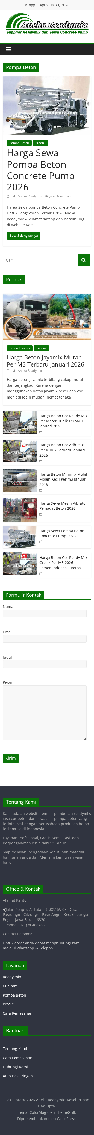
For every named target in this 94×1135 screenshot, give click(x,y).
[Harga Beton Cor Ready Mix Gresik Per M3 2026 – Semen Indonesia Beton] (20, 555)
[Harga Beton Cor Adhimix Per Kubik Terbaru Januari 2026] (20, 442)
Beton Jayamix (19, 348)
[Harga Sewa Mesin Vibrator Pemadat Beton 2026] (20, 500)
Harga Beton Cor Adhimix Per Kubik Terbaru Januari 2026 (62, 450)
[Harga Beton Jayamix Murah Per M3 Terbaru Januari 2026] (47, 296)
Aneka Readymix (30, 196)
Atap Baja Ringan (18, 1075)
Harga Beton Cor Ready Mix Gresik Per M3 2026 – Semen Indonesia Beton (63, 562)
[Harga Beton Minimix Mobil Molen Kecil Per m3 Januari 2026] (20, 471)
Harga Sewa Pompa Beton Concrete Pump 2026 (41, 169)
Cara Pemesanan (17, 1013)
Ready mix (12, 976)
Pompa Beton (19, 143)
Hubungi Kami (15, 1066)
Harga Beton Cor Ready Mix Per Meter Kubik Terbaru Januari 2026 (63, 420)
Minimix (10, 985)
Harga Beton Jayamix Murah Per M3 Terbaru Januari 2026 (45, 360)
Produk (40, 143)
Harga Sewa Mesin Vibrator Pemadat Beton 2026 (63, 506)
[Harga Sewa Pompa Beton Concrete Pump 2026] (47, 79)
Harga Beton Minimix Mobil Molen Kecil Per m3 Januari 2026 (63, 479)
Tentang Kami (15, 1048)
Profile (8, 1004)
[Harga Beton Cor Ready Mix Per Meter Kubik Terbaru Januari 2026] (20, 413)
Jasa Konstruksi (61, 196)
